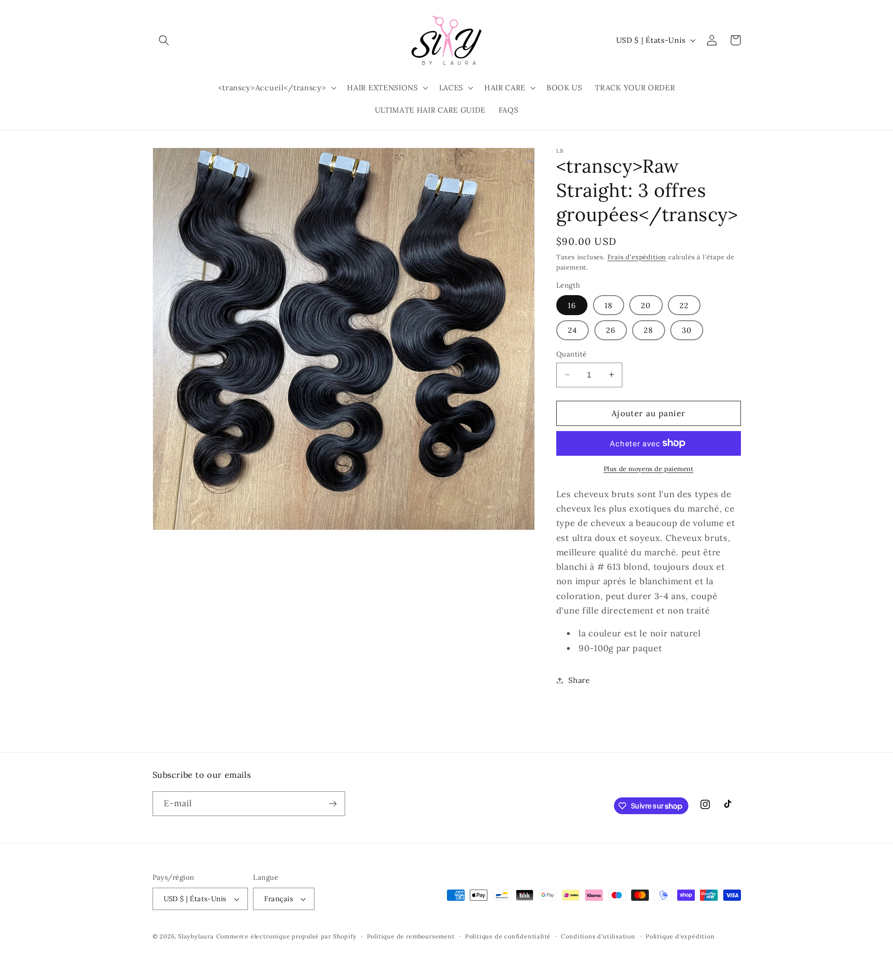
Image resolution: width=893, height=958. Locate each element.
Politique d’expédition (680, 936)
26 (610, 330)
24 (572, 330)
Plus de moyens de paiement (648, 468)
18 (609, 305)
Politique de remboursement (411, 936)
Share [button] (579, 680)
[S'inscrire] (333, 803)
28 (648, 330)
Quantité (571, 354)
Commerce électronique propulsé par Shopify (286, 936)
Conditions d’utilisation (598, 936)
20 (646, 305)
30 (687, 330)
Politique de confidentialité (508, 936)
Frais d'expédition (636, 256)
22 (684, 305)
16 (572, 305)
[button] (164, 40)
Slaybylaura (196, 936)
